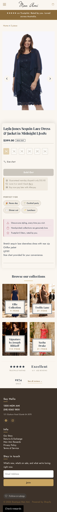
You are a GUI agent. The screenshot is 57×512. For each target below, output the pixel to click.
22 (37, 151)
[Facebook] (6, 420)
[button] (9, 161)
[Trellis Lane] (42, 301)
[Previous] (7, 79)
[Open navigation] (4, 4)
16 (14, 151)
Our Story (8, 435)
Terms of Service (11, 448)
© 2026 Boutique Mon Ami (17, 502)
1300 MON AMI (12, 405)
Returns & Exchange (13, 438)
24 (45, 151)
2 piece (14, 25)
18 (22, 151)
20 (29, 151)
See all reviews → (35, 381)
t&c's (31, 183)
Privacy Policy (10, 445)
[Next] (50, 79)
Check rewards (13, 508)
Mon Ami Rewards (12, 442)
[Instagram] (12, 420)
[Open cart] (53, 4)
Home (5, 25)
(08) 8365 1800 (12, 409)
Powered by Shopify (41, 502)
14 (6, 151)
